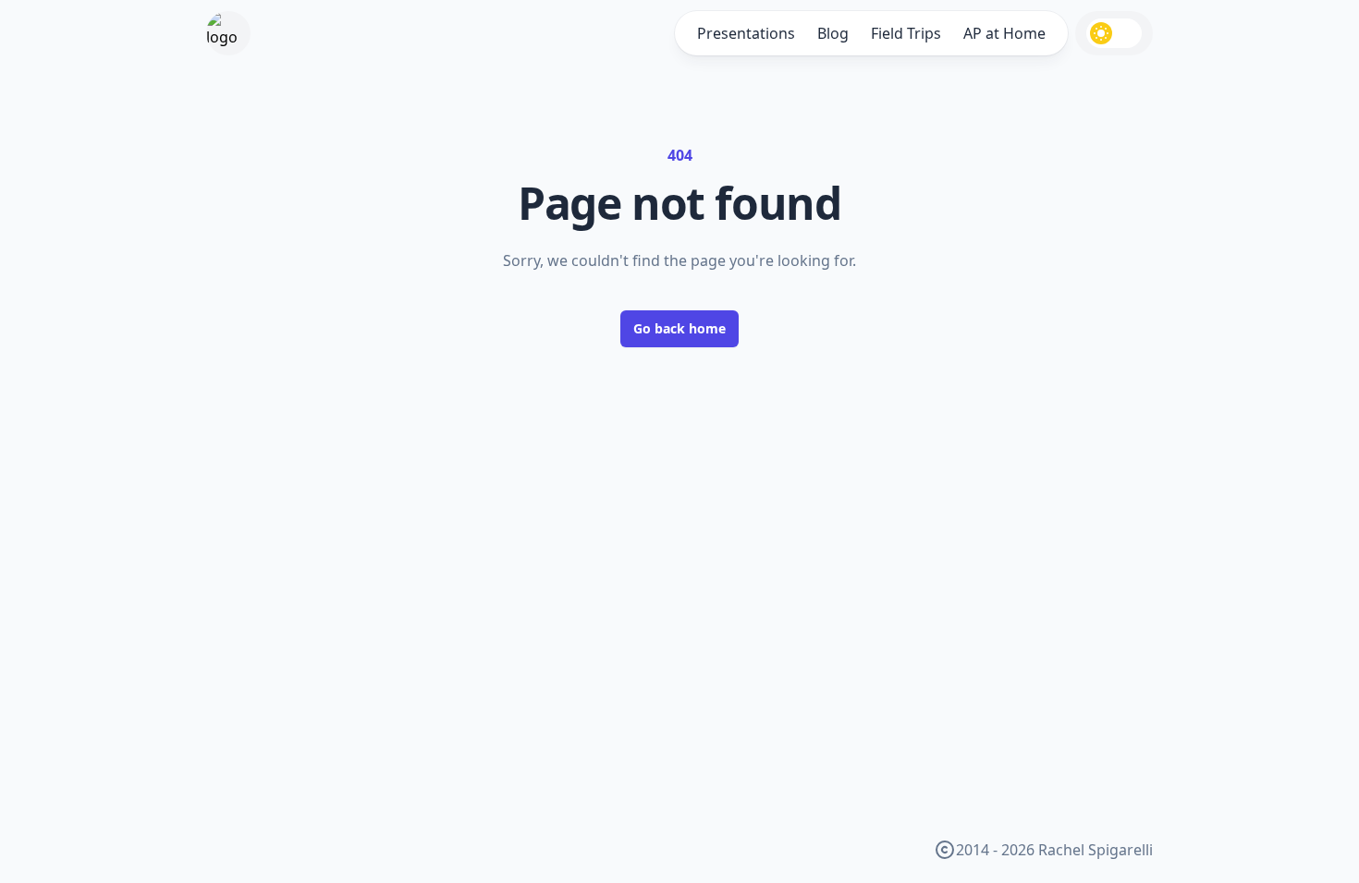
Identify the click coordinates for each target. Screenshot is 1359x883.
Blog (833, 33)
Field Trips (906, 33)
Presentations (746, 33)
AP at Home (1004, 33)
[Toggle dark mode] (1114, 33)
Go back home (679, 328)
